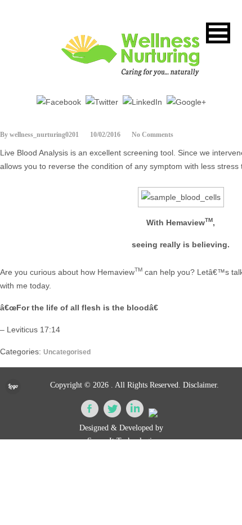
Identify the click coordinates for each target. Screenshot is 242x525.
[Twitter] (101, 101)
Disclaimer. (201, 385)
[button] (218, 33)
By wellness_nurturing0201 (39, 135)
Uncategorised (67, 352)
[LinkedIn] (142, 101)
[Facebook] (58, 101)
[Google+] (186, 101)
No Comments (152, 135)
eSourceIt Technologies (121, 441)
